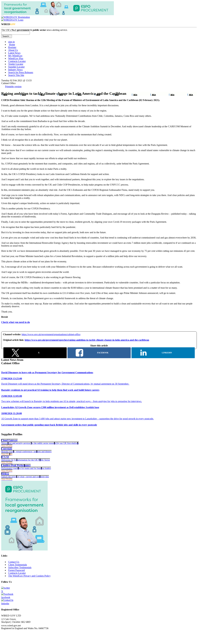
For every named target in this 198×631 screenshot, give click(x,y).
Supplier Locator (16, 67)
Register (12, 47)
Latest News (14, 53)
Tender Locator (15, 64)
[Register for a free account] (15, 17)
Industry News (15, 69)
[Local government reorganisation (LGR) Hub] (57, 14)
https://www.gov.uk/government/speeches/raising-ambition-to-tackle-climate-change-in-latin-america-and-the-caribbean (87, 340)
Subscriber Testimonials (19, 567)
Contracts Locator (17, 61)
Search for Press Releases (20, 72)
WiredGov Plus (15, 58)
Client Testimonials (17, 564)
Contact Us (13, 562)
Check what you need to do (15, 322)
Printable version (13, 86)
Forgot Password (16, 570)
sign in (11, 41)
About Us (13, 50)
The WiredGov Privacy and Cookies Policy (29, 575)
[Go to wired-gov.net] (12, 20)
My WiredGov (15, 55)
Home (12, 44)
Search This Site (16, 75)
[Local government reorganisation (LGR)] (24, 549)
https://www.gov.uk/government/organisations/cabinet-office (51, 334)
